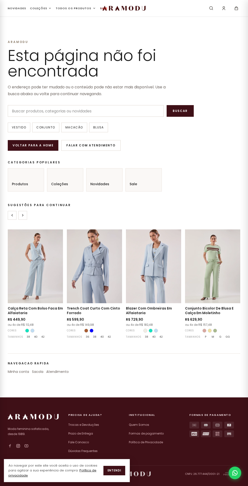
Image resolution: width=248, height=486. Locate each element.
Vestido (19, 127)
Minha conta (18, 371)
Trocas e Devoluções (83, 425)
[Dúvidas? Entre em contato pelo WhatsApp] (235, 473)
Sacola (37, 371)
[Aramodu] (124, 8)
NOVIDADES (17, 8)
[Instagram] (18, 446)
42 (43, 337)
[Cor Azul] (91, 331)
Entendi (114, 470)
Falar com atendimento (90, 145)
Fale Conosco (78, 442)
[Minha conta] (224, 8)
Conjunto (45, 127)
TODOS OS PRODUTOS (74, 8)
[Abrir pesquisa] (211, 8)
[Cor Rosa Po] (204, 331)
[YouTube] (26, 446)
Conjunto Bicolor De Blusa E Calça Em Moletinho (209, 310)
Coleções (59, 184)
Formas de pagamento (146, 433)
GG (227, 337)
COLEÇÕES (38, 8)
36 (87, 337)
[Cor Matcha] (215, 331)
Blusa (98, 127)
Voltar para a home (33, 145)
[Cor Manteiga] (210, 331)
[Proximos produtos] (22, 215)
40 (36, 337)
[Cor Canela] (86, 331)
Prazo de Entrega (80, 433)
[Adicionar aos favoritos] (56, 236)
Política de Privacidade (146, 442)
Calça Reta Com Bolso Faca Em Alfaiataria (35, 310)
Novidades (99, 184)
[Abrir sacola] (236, 8)
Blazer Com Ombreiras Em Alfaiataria (149, 310)
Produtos (20, 184)
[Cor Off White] (145, 331)
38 (28, 337)
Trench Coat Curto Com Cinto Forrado (93, 310)
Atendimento (57, 371)
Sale (133, 184)
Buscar (180, 111)
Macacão (74, 127)
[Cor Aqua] (27, 331)
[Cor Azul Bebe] (32, 331)
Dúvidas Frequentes (83, 451)
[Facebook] (10, 446)
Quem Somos (139, 425)
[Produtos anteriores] (12, 215)
